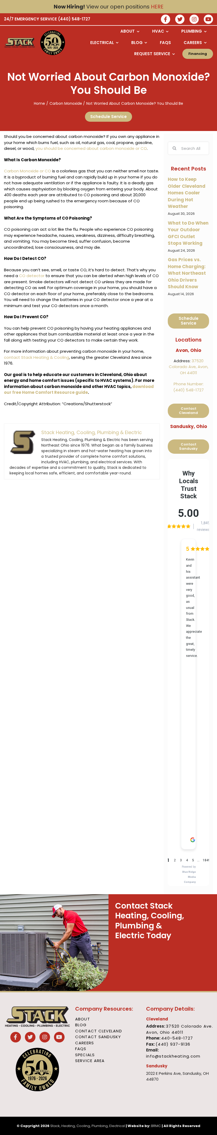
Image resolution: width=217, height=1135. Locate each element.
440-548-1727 (177, 1038)
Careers (84, 1043)
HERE (157, 6)
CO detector (31, 275)
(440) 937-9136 (173, 1044)
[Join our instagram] (194, 20)
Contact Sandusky (98, 1037)
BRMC (156, 1125)
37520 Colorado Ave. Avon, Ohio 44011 (179, 1029)
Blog (81, 1025)
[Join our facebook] (165, 20)
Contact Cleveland (98, 1031)
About (82, 1019)
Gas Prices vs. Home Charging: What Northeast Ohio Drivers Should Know (187, 273)
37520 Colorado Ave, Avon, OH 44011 (188, 367)
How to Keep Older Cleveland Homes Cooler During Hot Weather (186, 192)
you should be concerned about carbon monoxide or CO (91, 148)
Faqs (81, 1048)
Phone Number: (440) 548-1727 (188, 387)
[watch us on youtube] (208, 20)
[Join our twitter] (179, 20)
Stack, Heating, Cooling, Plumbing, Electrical (87, 1125)
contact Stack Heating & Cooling (36, 357)
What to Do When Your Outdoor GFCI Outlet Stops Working (188, 233)
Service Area (90, 1060)
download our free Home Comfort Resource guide (79, 389)
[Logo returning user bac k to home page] (19, 43)
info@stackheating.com (173, 1056)
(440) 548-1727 (74, 19)
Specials (85, 1055)
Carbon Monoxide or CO (27, 171)
